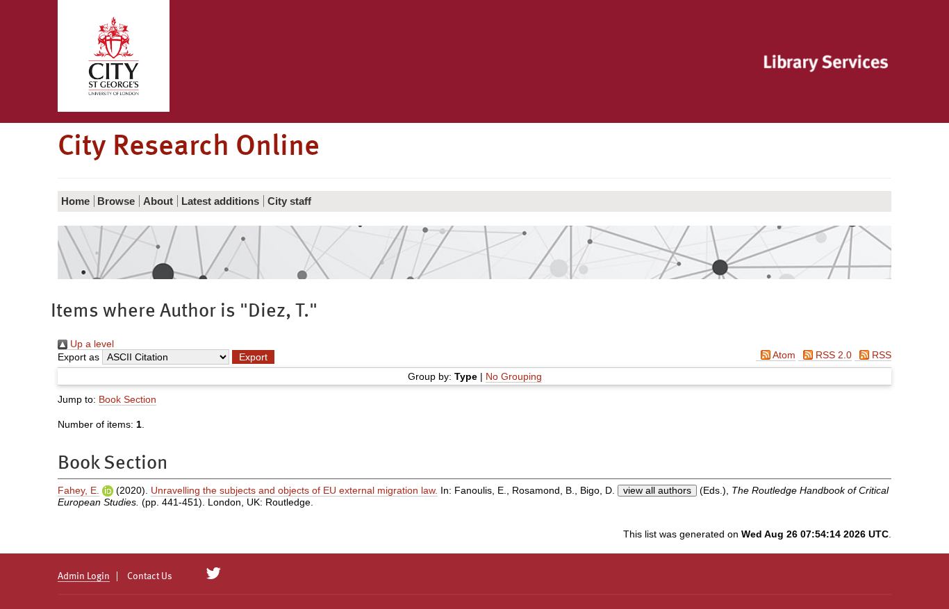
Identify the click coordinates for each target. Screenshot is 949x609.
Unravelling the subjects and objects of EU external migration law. (294, 490)
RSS (880, 354)
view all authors (657, 490)
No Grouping (514, 376)
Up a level (90, 343)
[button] (253, 357)
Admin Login (84, 576)
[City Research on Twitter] (213, 573)
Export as (78, 356)
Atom (782, 354)
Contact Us (149, 576)
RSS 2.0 (832, 354)
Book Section (127, 399)
